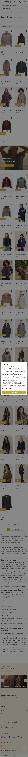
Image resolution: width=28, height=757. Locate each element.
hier (3, 380)
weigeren (16, 383)
